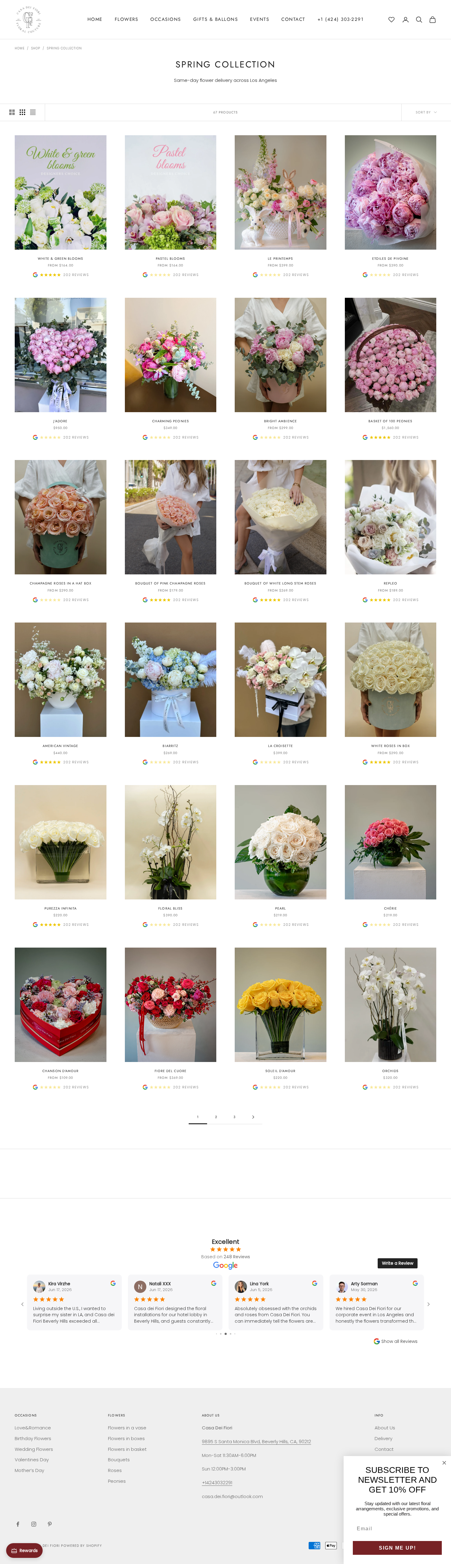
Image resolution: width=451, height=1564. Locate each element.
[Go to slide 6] (234, 1333)
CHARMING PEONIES (170, 421)
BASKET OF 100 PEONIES (390, 421)
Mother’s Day (29, 1470)
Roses (115, 1470)
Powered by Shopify (81, 1545)
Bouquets (119, 1459)
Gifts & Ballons (215, 19)
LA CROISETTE (280, 745)
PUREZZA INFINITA (60, 908)
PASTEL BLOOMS (170, 258)
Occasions (165, 19)
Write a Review (397, 1263)
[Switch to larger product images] (12, 112)
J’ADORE (60, 421)
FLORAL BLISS (170, 908)
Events (259, 19)
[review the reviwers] (113, 1283)
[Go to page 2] (253, 1117)
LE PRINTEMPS (280, 258)
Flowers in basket (127, 1449)
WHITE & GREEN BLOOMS (60, 258)
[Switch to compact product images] (33, 112)
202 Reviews (76, 274)
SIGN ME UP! (397, 1548)
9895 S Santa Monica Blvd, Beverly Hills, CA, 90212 (256, 1441)
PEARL (280, 908)
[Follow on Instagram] (34, 1524)
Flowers (126, 19)
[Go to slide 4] (226, 1334)
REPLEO (390, 583)
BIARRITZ (170, 745)
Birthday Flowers (33, 1438)
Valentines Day (32, 1459)
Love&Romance (33, 1427)
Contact (293, 19)
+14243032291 (217, 1482)
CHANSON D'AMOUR (60, 1070)
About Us (385, 1427)
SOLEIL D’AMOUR (280, 1070)
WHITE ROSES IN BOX (390, 745)
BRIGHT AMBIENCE (280, 421)
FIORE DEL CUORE (171, 1070)
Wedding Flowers (34, 1449)
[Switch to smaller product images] (22, 112)
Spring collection (64, 48)
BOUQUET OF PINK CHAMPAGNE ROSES (170, 583)
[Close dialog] (444, 1462)
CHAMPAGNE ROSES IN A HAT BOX (60, 583)
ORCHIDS (390, 1070)
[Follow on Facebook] (18, 1524)
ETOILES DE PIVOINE (390, 258)
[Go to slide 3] (221, 1334)
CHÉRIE (390, 908)
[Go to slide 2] (216, 1333)
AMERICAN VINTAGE (60, 745)
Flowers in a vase (127, 1427)
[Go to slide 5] (230, 1334)
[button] (391, 18)
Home (94, 19)
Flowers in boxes (126, 1438)
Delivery (383, 1438)
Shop (35, 48)
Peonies (117, 1481)
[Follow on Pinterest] (50, 1524)
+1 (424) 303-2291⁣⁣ (341, 19)
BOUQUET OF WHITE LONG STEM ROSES (281, 583)
